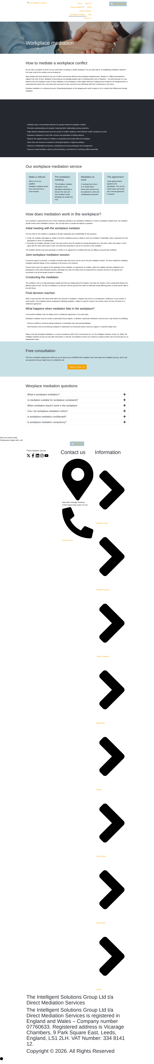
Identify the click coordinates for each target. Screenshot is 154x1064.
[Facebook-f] (33, 456)
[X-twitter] (28, 456)
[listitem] (77, 440)
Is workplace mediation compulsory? (46, 422)
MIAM (89, 7)
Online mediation (85, 11)
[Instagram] (42, 456)
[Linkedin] (37, 456)
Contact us (87, 18)
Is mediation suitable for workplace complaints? (52, 400)
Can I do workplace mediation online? (47, 411)
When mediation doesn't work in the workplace (52, 405)
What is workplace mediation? (43, 394)
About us (88, 3)
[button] (118, 4)
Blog (89, 14)
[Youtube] (46, 456)
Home (80, 3)
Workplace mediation (77, 14)
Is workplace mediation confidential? (46, 416)
